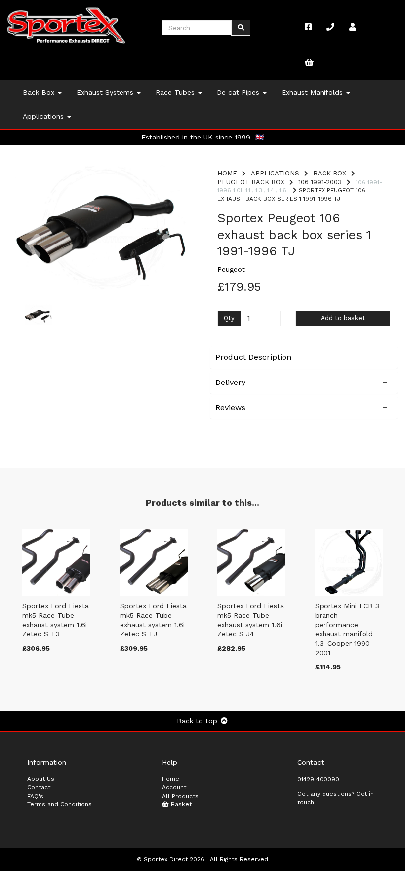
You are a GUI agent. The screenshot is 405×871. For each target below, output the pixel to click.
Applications (44, 116)
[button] (33, 258)
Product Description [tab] (253, 357)
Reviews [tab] (230, 407)
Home (227, 173)
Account (174, 787)
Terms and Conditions (59, 804)
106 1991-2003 (320, 182)
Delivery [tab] (230, 382)
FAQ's (35, 796)
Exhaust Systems (106, 92)
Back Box (40, 92)
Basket (180, 804)
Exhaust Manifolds (313, 92)
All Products (180, 796)
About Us (40, 778)
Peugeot (231, 269)
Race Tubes (176, 92)
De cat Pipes (239, 92)
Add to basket (343, 318)
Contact (38, 787)
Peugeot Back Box (250, 182)
